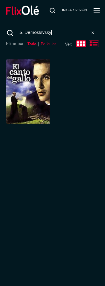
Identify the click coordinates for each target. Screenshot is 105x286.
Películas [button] (49, 44)
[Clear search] (93, 33)
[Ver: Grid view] (81, 44)
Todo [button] (31, 43)
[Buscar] (49, 10)
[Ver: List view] (94, 44)
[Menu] (96, 10)
